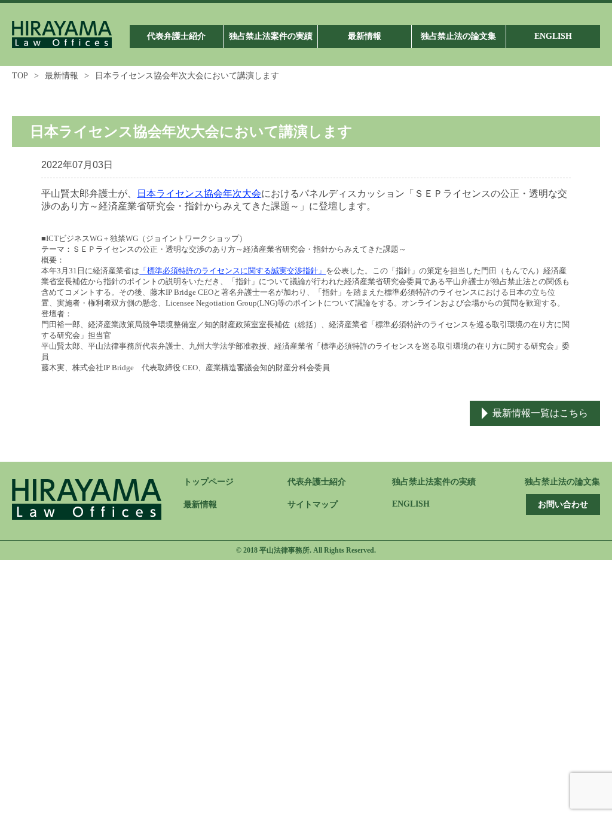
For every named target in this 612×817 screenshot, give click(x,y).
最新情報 (61, 75)
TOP (20, 75)
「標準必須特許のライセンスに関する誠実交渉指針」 (232, 270)
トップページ (208, 481)
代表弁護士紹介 (316, 481)
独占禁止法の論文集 (562, 481)
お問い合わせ (563, 504)
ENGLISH (411, 503)
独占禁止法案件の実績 (434, 481)
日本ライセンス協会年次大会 (199, 193)
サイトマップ (312, 504)
